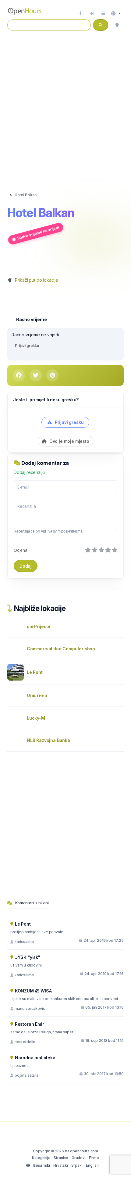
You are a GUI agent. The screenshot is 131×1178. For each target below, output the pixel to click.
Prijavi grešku (27, 345)
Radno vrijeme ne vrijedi (38, 232)
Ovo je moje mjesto (68, 441)
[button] (116, 13)
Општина (37, 695)
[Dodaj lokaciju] (81, 13)
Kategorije (41, 1157)
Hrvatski (60, 1165)
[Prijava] (92, 13)
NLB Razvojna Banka (48, 740)
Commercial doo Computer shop (61, 648)
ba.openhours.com (81, 1151)
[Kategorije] (103, 13)
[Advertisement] (65, 106)
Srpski (77, 1165)
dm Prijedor (39, 626)
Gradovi (79, 1157)
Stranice (61, 1157)
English (92, 1165)
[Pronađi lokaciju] (117, 25)
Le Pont (35, 672)
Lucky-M (36, 718)
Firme (94, 1157)
